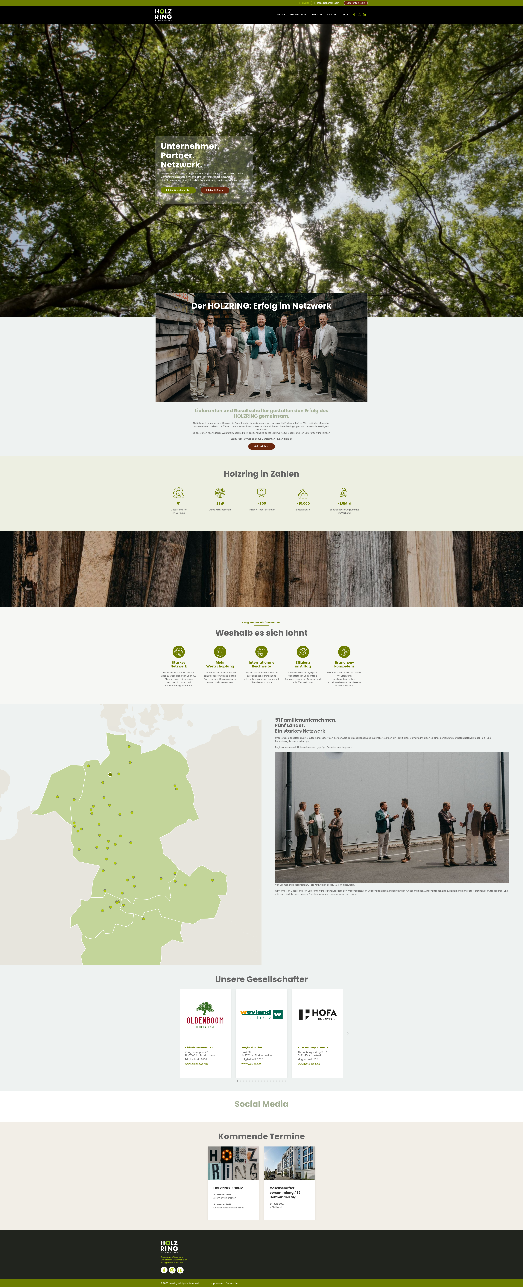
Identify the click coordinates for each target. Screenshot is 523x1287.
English (305, 2)
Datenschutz (233, 1283)
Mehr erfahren (261, 446)
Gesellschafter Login (328, 2)
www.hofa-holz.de (309, 1064)
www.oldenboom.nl (196, 1064)
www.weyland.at (251, 1064)
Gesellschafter (298, 14)
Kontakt (344, 14)
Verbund (281, 14)
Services (331, 14)
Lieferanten (317, 14)
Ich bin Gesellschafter (178, 190)
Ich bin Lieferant (215, 190)
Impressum (216, 1283)
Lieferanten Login (356, 2)
